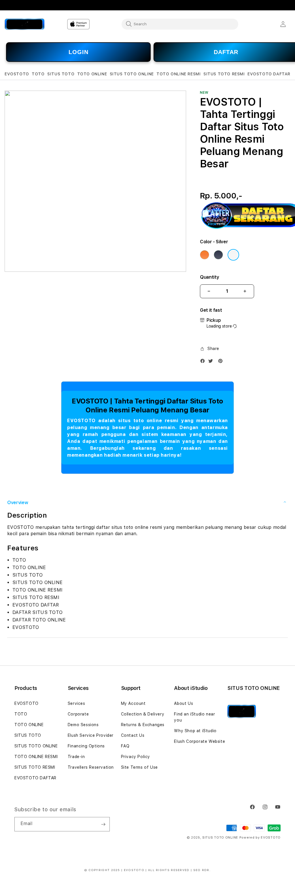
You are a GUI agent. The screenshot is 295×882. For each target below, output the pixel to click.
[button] (17, 74)
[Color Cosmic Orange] (204, 254)
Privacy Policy (135, 756)
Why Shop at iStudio (195, 730)
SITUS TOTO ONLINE (36, 746)
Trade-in (76, 756)
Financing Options (86, 746)
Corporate (78, 714)
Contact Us (133, 735)
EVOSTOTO (26, 703)
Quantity (209, 277)
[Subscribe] (103, 824)
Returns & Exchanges (142, 724)
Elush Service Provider (91, 735)
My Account (133, 703)
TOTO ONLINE (29, 724)
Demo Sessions (83, 724)
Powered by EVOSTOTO (260, 837)
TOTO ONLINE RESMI (36, 756)
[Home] (25, 24)
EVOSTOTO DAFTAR (35, 778)
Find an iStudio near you (194, 717)
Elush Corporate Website (199, 741)
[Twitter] (212, 362)
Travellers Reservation (91, 767)
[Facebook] (204, 362)
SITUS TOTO (27, 735)
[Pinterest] (222, 362)
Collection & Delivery (142, 714)
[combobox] (180, 24)
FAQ (125, 746)
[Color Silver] (233, 255)
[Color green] (218, 254)
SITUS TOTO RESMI (34, 767)
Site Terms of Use (139, 767)
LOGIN (78, 52)
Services (76, 703)
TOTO (20, 714)
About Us (183, 703)
